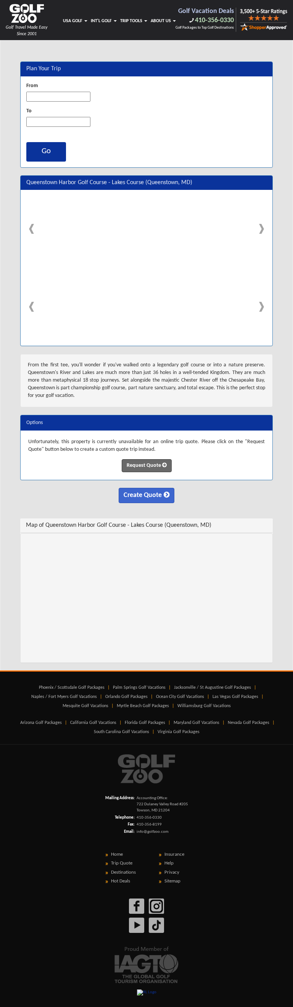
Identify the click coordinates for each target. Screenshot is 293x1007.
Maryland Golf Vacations (196, 722)
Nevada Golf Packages (248, 722)
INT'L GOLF (102, 21)
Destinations (123, 872)
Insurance (174, 854)
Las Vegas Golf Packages (235, 697)
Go (46, 151)
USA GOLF (73, 21)
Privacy (171, 872)
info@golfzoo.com (153, 832)
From (32, 86)
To (29, 111)
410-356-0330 (214, 20)
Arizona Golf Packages (41, 722)
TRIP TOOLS (131, 21)
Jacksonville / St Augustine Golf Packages (212, 687)
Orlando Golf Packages (126, 697)
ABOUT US (161, 21)
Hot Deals (120, 881)
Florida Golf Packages (145, 722)
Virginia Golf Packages (179, 732)
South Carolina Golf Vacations (121, 732)
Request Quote (144, 465)
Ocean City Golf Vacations (180, 697)
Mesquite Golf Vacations (85, 706)
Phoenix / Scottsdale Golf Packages (72, 687)
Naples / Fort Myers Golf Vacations (64, 697)
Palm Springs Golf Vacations (139, 687)
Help (169, 863)
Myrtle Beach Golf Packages (143, 706)
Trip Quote (121, 863)
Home (117, 854)
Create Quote (143, 495)
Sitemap (172, 881)
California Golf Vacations (93, 722)
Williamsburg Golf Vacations (204, 706)
